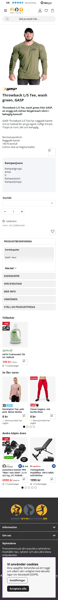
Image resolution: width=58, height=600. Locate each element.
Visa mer (9, 268)
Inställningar (17, 580)
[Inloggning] (40, 10)
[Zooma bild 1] (29, 56)
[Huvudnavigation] (5, 10)
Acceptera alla (18, 588)
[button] (29, 2)
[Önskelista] (46, 10)
